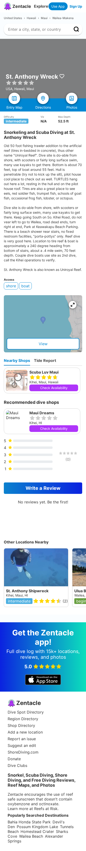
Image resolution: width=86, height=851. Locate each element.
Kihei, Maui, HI (17, 595)
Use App (58, 6)
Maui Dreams (41, 412)
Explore (41, 6)
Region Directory (23, 718)
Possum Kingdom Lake (37, 826)
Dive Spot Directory (26, 712)
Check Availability (54, 388)
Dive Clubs (17, 765)
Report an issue (22, 738)
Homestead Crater (37, 831)
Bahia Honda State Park (29, 822)
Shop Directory (21, 725)
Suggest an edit (22, 745)
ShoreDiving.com (23, 752)
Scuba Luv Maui (44, 372)
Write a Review (43, 488)
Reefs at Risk (46, 808)
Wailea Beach (31, 836)
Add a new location (25, 732)
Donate (14, 758)
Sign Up (76, 6)
